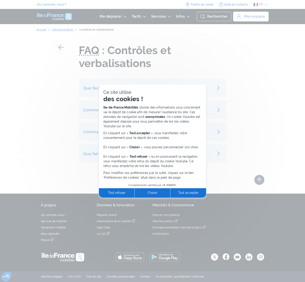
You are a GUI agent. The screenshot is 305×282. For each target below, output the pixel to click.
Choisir (152, 192)
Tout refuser (116, 192)
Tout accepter (188, 192)
